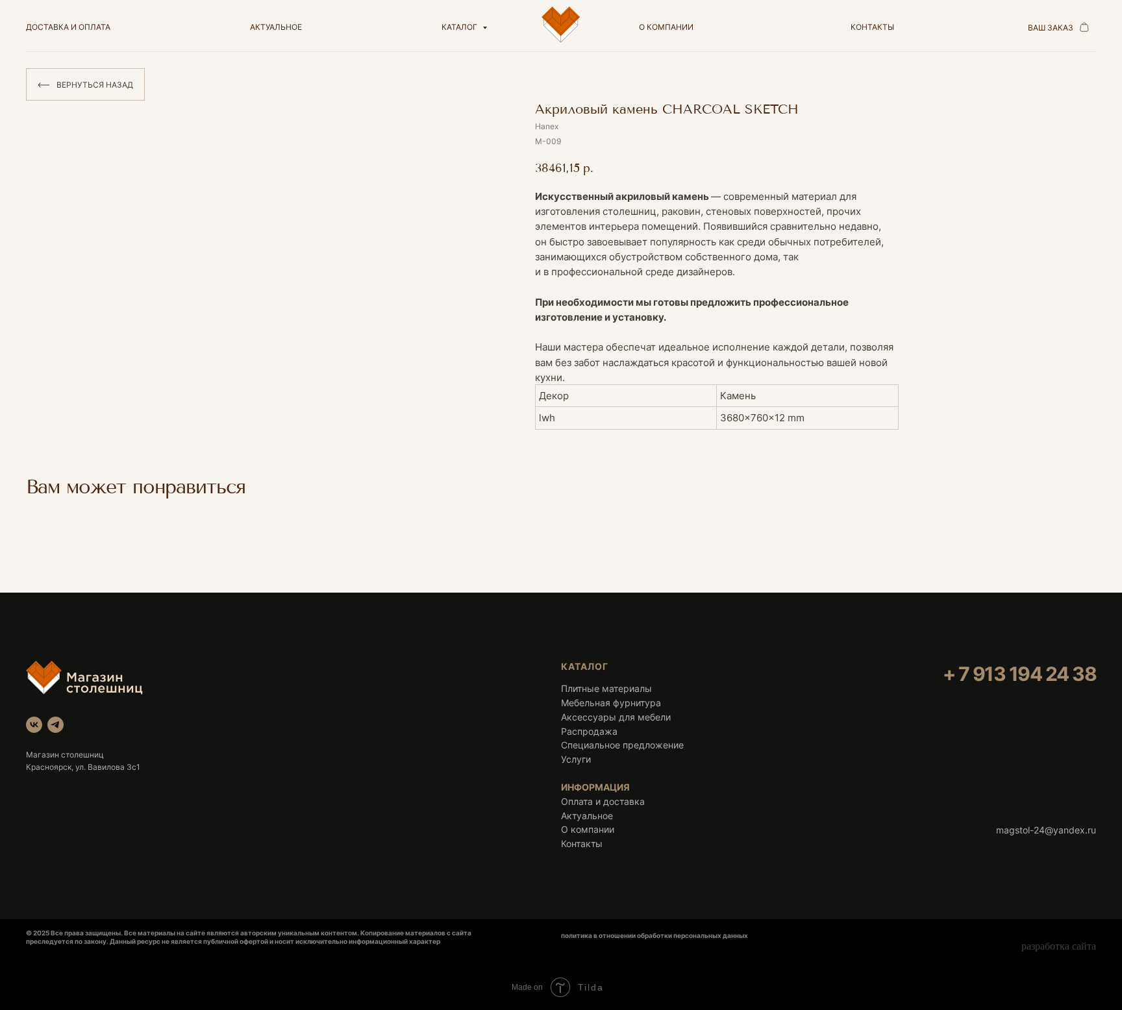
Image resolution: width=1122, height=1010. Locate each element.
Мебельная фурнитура (611, 702)
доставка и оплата (68, 27)
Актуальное (587, 815)
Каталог (460, 27)
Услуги (576, 759)
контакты (872, 27)
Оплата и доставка (603, 801)
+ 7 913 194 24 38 (1020, 673)
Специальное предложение (622, 744)
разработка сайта (1058, 946)
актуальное (276, 27)
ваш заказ (1050, 27)
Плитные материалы (606, 688)
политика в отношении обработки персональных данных (654, 935)
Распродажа (589, 731)
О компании (587, 829)
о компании (666, 27)
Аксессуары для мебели (616, 716)
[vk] (34, 725)
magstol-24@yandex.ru (1046, 829)
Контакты (582, 843)
